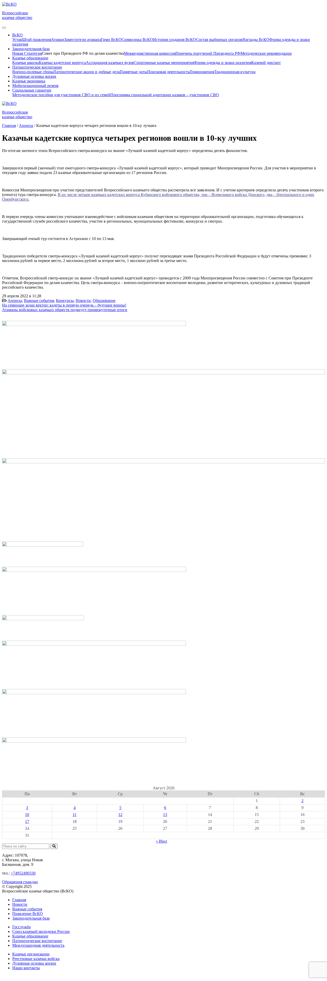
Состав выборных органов (219, 39)
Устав (17, 39)
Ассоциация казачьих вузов (110, 62)
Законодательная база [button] (31, 49)
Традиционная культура (234, 72)
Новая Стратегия (27, 53)
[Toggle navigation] (4, 27)
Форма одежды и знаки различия (222, 62)
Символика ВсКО (137, 39)
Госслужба (21, 927)
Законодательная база (31, 918)
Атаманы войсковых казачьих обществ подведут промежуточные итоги (64, 310)
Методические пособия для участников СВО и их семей (61, 95)
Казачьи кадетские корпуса (62, 62)
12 (120, 814)
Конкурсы (65, 300)
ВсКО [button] (17, 35)
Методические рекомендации (266, 53)
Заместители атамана (82, 39)
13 (165, 814)
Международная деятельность (38, 945)
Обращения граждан (20, 882)
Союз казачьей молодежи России (41, 931)
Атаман (57, 39)
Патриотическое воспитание (37, 941)
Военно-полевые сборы (32, 72)
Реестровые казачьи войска (36, 958)
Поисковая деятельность (168, 72)
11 (74, 814)
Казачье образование (30, 936)
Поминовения (202, 72)
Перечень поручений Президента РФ (208, 53)
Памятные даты (133, 72)
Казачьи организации (31, 954)
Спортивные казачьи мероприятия (164, 62)
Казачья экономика (28, 81)
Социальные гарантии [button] (31, 90)
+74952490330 (23, 873)
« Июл (161, 841)
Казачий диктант (266, 62)
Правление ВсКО (27, 913)
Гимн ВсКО (111, 39)
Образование (104, 300)
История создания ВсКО (174, 39)
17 (27, 821)
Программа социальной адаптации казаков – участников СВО (164, 95)
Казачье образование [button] (30, 58)
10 (27, 814)
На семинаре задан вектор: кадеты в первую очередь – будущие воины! (64, 305)
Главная (19, 900)
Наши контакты (26, 968)
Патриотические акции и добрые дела (86, 72)
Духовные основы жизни (34, 76)
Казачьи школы (25, 62)
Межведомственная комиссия (150, 53)
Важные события (39, 300)
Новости (83, 300)
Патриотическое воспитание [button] (37, 67)
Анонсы (15, 300)
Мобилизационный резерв (35, 85)
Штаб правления (36, 39)
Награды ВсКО (255, 39)
